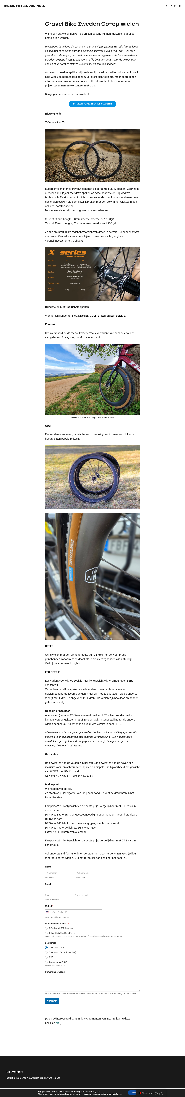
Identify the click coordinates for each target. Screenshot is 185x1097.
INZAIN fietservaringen (25, 6)
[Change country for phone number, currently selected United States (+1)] (48, 912)
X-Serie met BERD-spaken (61, 928)
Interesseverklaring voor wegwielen (92, 104)
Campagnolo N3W (58, 962)
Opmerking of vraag (55, 972)
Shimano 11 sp (56, 947)
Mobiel (49, 906)
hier (58, 1023)
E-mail (47, 895)
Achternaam (80, 878)
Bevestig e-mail (81, 895)
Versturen (52, 1000)
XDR (51, 957)
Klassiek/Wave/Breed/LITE (62, 933)
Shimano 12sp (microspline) (62, 952)
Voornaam (49, 878)
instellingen (116, 1094)
